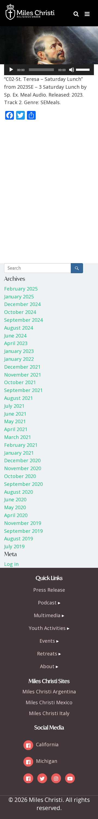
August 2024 (18, 327)
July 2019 (14, 546)
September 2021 (23, 390)
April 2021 (15, 429)
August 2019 (18, 538)
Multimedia (47, 615)
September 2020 (23, 484)
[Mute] (71, 69)
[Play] (11, 69)
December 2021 (22, 367)
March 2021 (17, 437)
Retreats (47, 653)
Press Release (49, 590)
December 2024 (22, 304)
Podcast (47, 602)
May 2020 (15, 507)
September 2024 (23, 320)
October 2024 (20, 312)
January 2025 (19, 296)
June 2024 (15, 335)
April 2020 (15, 515)
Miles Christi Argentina (49, 691)
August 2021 (18, 398)
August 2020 (18, 492)
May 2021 (15, 421)
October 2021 (20, 382)
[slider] (83, 69)
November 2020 (22, 468)
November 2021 (22, 374)
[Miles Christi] (29, 8)
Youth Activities (47, 628)
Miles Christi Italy (49, 713)
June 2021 (15, 413)
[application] (49, 69)
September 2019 (23, 531)
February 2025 (21, 288)
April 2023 (15, 343)
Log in (11, 564)
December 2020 (22, 460)
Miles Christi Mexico (49, 702)
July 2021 (14, 406)
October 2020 (20, 476)
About (47, 666)
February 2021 (21, 445)
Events (47, 641)
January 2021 (19, 453)
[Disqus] (49, 193)
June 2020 (15, 499)
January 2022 (19, 359)
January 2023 (19, 351)
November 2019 (22, 523)
